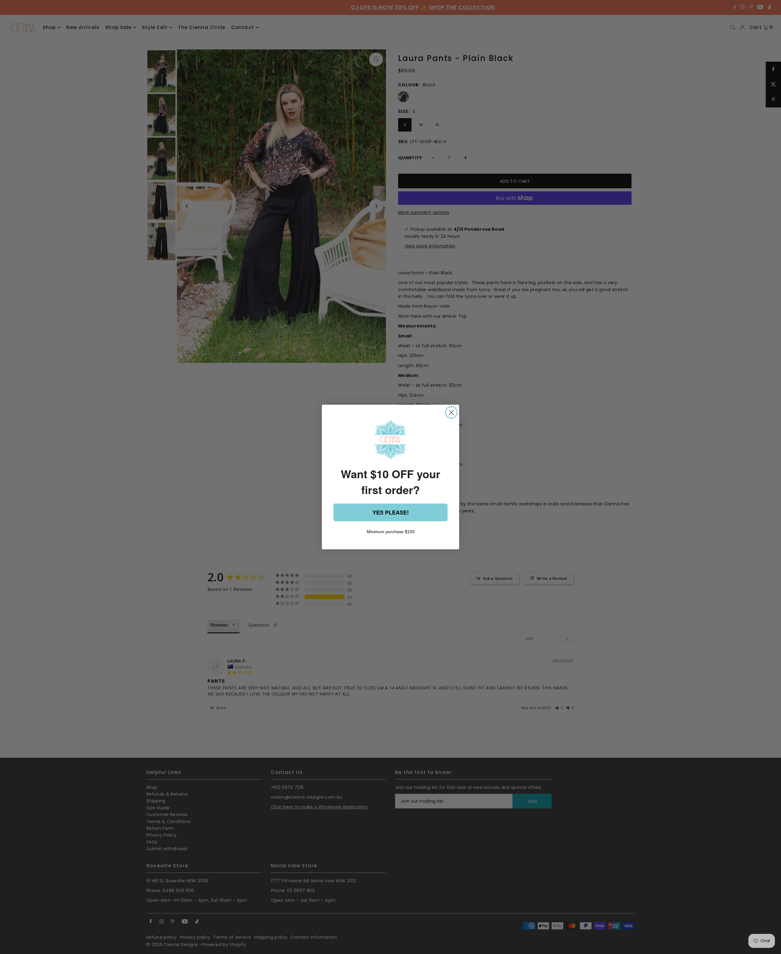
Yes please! (391, 512)
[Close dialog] (451, 412)
